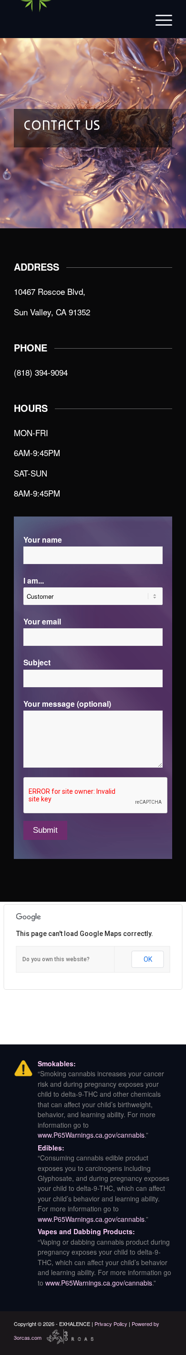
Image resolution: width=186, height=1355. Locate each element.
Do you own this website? (56, 959)
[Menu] (159, 19)
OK (148, 959)
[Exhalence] (77, 19)
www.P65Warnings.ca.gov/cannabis (91, 1135)
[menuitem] (159, 19)
